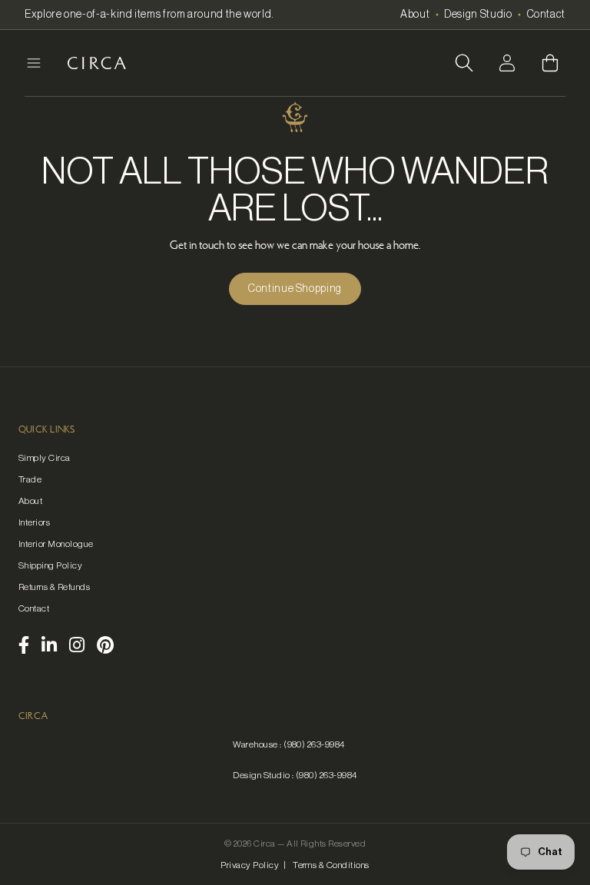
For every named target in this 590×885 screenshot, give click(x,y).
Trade (29, 479)
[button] (464, 63)
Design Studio (478, 14)
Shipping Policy (50, 565)
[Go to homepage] (97, 63)
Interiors (34, 522)
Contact (546, 14)
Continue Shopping (295, 288)
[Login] (507, 63)
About (414, 14)
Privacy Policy (249, 865)
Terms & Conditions (331, 865)
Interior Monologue (56, 544)
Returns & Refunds (54, 587)
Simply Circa (44, 457)
